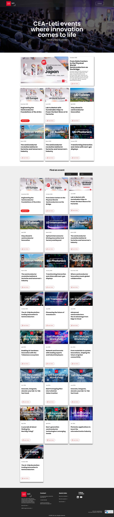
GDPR (22, 508)
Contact (100, 3)
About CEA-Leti (24, 505)
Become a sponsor (63, 499)
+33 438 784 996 (43, 500)
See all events (62, 501)
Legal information (28, 508)
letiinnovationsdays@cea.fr (45, 503)
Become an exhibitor (63, 496)
